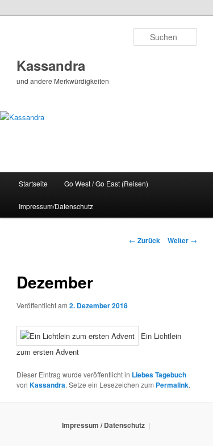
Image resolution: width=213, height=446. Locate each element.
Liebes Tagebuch (159, 374)
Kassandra (50, 65)
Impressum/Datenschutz (56, 206)
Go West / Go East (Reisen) (106, 183)
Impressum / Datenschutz (103, 425)
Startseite (33, 183)
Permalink (172, 385)
